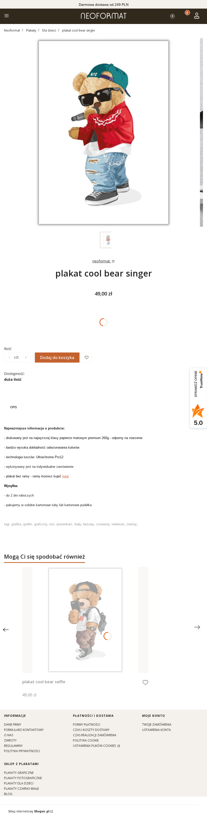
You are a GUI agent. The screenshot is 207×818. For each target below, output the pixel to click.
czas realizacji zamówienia (94, 735)
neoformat (101, 261)
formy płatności (86, 724)
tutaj (65, 476)
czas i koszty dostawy (91, 730)
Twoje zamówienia (156, 724)
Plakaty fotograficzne (23, 778)
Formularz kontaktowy (24, 730)
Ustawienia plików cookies (95, 746)
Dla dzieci (49, 30)
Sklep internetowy (28, 811)
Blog (8, 794)
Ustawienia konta (156, 730)
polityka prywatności (22, 751)
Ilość (8, 348)
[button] (6, 16)
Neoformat (12, 30)
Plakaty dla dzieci (18, 783)
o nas (8, 735)
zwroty (10, 740)
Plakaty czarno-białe (21, 788)
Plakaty (31, 30)
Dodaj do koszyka (57, 357)
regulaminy (13, 746)
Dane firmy (12, 724)
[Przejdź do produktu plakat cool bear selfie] (85, 620)
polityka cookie (86, 740)
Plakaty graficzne (19, 773)
